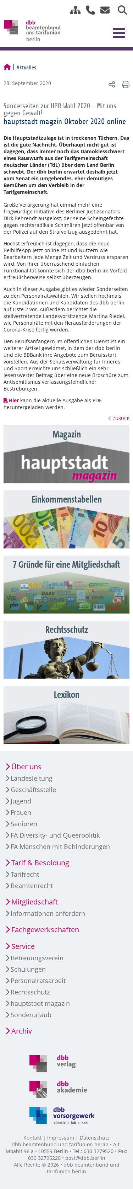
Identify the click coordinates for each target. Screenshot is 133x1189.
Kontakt (32, 1137)
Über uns (26, 766)
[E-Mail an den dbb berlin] (103, 10)
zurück (121, 418)
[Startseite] (7, 67)
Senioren (24, 823)
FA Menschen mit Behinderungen (60, 846)
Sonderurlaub (31, 1014)
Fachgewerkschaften (45, 929)
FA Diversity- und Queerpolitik (55, 835)
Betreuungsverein (37, 958)
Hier (14, 400)
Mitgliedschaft (34, 902)
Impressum (60, 1137)
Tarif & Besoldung (40, 862)
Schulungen (28, 969)
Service (23, 946)
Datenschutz (95, 1137)
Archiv (21, 1031)
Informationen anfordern (48, 913)
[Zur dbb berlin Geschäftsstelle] (88, 10)
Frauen (21, 812)
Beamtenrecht (32, 885)
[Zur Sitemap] (73, 10)
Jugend (21, 801)
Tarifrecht (25, 874)
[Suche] (119, 10)
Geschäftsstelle (33, 789)
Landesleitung (31, 778)
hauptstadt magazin (40, 1003)
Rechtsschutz (30, 992)
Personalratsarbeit (38, 980)
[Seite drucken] (124, 84)
